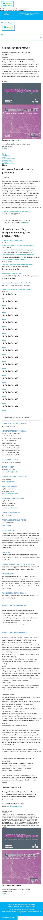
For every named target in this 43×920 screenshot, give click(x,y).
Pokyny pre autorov (7, 162)
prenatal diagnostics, (15, 211)
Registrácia (11, 23)
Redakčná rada (6, 160)
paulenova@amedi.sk (12, 472)
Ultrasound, (5, 211)
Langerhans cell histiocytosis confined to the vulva (16, 283)
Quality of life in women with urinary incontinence (16, 289)
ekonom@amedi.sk (11, 508)
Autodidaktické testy (8, 163)
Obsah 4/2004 (6, 155)
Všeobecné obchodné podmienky (25, 904)
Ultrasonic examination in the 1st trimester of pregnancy (18, 245)
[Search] (41, 37)
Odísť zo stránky (7, 14)
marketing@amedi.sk (12, 493)
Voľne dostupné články (8, 159)
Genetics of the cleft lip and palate (12, 273)
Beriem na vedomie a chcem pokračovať (29, 14)
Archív (4, 157)
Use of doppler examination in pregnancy (14, 259)
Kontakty (11, 904)
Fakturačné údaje (30, 906)
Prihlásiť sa (27, 222)
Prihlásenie (4, 23)
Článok (4, 154)
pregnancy (25, 211)
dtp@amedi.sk (10, 481)
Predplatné (5, 149)
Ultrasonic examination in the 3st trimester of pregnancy (18, 254)
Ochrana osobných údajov (16, 906)
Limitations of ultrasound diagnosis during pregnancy (17, 264)
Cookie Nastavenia (9, 918)
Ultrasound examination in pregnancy (12, 240)
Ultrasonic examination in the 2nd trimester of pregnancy (18, 250)
